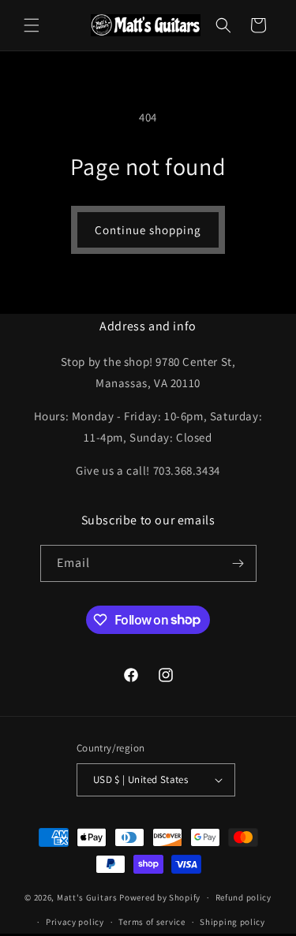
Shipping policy (232, 921)
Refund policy (243, 897)
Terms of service (151, 921)
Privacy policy (75, 921)
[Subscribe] (238, 563)
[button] (31, 25)
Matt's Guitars (87, 897)
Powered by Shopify (159, 897)
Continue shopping (148, 229)
